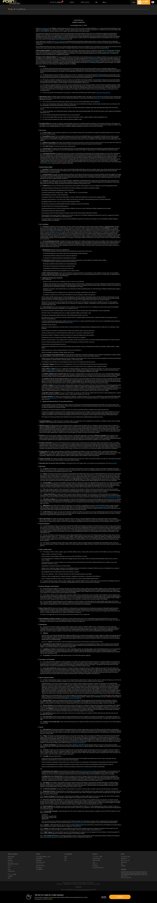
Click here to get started (126, 877)
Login (133, 2)
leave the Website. (99, 76)
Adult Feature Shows (40, 862)
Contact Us (95, 864)
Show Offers (39, 867)
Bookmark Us (124, 858)
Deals (9, 878)
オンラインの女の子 (56, 2)
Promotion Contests (40, 865)
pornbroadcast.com (45, 28)
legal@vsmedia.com (51, 370)
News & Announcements (98, 867)
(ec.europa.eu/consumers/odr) (75, 698)
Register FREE (11, 856)
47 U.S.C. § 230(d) (58, 41)
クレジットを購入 (12, 874)
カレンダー (10, 862)
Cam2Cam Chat (11, 871)
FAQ (94, 862)
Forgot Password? (96, 858)
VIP (96, 2)
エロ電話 (10, 876)
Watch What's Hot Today (13, 864)
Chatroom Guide (96, 860)
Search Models (39, 858)
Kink (122, 864)
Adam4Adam (124, 862)
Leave (103, 897)
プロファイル (85, 2)
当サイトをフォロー (126, 860)
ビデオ (72, 2)
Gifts (65, 860)
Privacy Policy (48, 163)
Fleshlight (123, 865)
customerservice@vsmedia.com (109, 51)
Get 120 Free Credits (125, 856)
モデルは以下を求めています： (43, 856)
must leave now (98, 98)
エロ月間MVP (39, 869)
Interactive (10, 860)
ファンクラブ (39, 864)
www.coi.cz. (97, 695)
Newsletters (95, 865)
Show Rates (38, 860)
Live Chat (10, 858)
